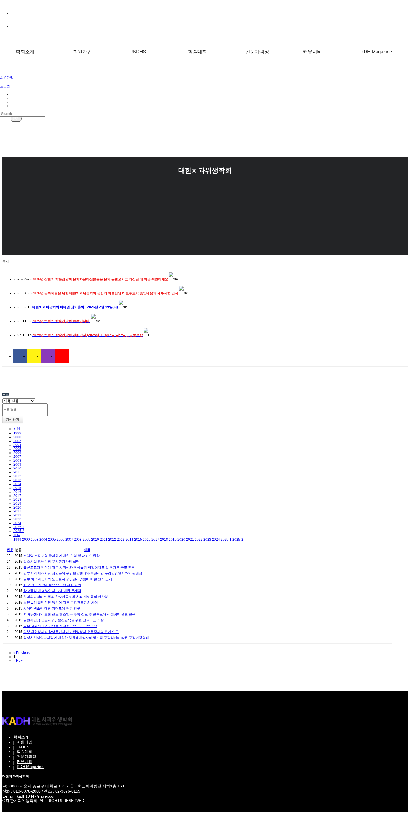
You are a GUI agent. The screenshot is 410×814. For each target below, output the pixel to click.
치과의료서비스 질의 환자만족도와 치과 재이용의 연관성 (65, 597)
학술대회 (197, 51)
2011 (17, 472)
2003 (17, 441)
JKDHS (138, 51)
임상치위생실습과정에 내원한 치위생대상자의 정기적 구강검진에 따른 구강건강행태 (86, 638)
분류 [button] (16, 535)
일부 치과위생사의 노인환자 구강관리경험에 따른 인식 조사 (67, 579)
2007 (17, 457)
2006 (17, 453)
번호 (10, 550)
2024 (17, 523)
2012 (17, 476)
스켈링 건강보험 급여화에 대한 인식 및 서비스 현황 (61, 556)
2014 (17, 484)
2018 (17, 500)
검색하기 (12, 420)
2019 (17, 503)
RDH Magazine (30, 766)
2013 (17, 480)
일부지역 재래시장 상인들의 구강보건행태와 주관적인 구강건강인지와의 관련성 (82, 573)
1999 (17, 433)
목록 (5, 395)
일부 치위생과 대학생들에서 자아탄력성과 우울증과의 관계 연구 (71, 632)
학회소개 (25, 51)
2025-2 (18, 531)
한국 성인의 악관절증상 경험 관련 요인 (52, 585)
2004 (17, 445)
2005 (17, 449)
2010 (17, 468)
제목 (87, 550)
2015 (17, 488)
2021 (17, 511)
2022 (17, 515)
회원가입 (82, 51)
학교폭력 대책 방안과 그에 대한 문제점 (52, 591)
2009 (17, 464)
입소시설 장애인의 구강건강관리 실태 (51, 561)
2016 (17, 492)
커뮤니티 (312, 51)
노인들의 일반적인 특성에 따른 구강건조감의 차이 (60, 603)
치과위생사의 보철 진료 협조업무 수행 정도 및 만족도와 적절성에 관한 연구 (79, 614)
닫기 (16, 119)
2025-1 (18, 527)
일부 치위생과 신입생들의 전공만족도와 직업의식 (60, 626)
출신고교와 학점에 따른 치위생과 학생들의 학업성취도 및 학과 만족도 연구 (79, 567)
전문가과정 (257, 51)
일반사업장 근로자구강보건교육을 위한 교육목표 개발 (63, 620)
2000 (17, 437)
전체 (16, 429)
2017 (17, 496)
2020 (17, 507)
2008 (17, 461)
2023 (17, 519)
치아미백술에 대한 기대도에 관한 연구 (51, 608)
